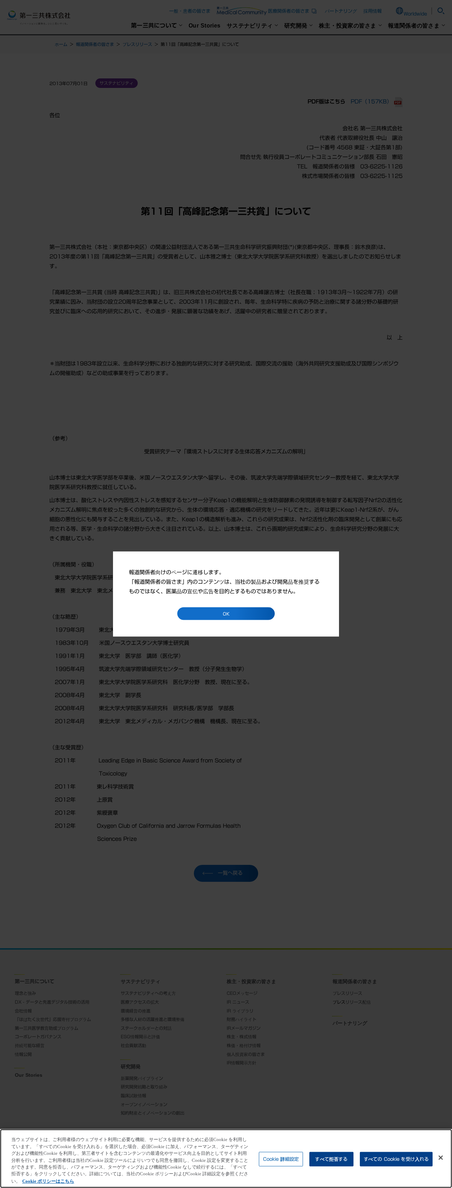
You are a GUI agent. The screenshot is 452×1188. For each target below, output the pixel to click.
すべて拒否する (331, 1159)
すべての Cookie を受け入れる (396, 1159)
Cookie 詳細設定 (281, 1159)
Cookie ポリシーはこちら (48, 1180)
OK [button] (226, 614)
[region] (226, 1158)
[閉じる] (440, 1157)
